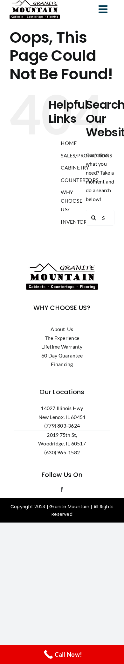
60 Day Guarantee (62, 355)
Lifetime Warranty (61, 346)
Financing (62, 364)
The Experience (62, 338)
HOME (69, 143)
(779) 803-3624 (62, 425)
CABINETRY (75, 167)
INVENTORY (75, 222)
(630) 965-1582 (62, 452)
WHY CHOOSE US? (71, 200)
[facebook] (62, 489)
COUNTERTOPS (79, 180)
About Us (62, 329)
